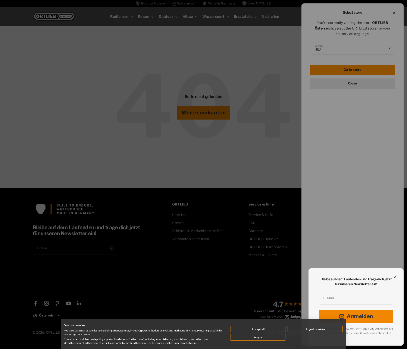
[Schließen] (395, 277)
